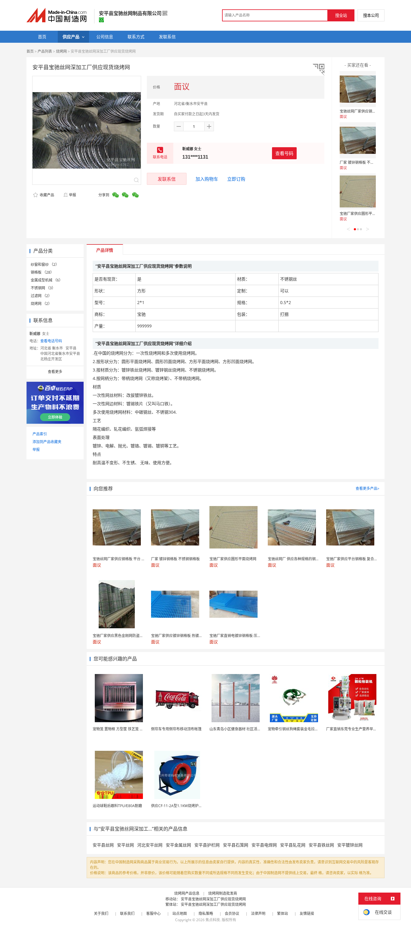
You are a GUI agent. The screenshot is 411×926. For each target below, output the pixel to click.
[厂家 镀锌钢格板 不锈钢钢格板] (358, 140)
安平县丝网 (103, 845)
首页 (30, 51)
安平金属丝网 (178, 845)
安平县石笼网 (235, 845)
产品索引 (39, 434)
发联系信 (167, 179)
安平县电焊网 (264, 845)
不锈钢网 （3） (43, 288)
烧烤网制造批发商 (222, 893)
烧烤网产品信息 (186, 893)
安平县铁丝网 (321, 845)
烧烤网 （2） (41, 303)
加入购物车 (207, 179)
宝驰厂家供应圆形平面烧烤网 (363, 213)
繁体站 (282, 913)
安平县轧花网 (292, 845)
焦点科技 (213, 919)
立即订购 (236, 179)
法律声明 (258, 913)
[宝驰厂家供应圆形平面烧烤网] (358, 191)
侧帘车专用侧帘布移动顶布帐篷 (176, 729)
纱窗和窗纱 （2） (45, 264)
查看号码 (284, 153)
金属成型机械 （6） (47, 280)
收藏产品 (46, 194)
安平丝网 (125, 845)
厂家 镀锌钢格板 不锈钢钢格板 (364, 162)
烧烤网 (61, 51)
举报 (72, 194)
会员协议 (232, 913)
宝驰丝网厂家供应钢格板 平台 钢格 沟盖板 (373, 111)
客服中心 (153, 913)
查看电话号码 (51, 340)
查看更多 (55, 371)
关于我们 (101, 913)
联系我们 (127, 913)
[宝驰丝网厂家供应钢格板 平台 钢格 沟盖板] (358, 89)
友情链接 (307, 913)
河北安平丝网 (149, 845)
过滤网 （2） (41, 295)
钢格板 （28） (42, 272)
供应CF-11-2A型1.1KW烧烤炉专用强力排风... (187, 805)
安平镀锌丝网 (350, 845)
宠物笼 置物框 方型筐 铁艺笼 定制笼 (121, 729)
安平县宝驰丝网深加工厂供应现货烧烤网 (213, 899)
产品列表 (45, 51)
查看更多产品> (367, 488)
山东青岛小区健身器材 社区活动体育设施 (242, 729)
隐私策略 (206, 913)
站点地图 (179, 913)
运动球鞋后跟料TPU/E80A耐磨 (117, 805)
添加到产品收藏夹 (46, 441)
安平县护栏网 (207, 845)
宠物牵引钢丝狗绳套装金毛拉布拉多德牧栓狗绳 (306, 729)
